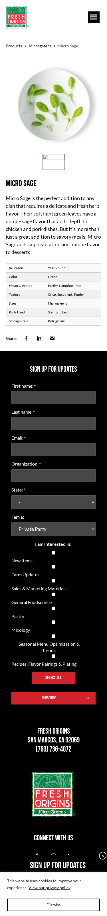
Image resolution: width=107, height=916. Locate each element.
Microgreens (40, 45)
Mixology (20, 630)
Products (14, 45)
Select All (53, 678)
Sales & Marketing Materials (38, 588)
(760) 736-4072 (53, 749)
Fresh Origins (17, 17)
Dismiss (53, 904)
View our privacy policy (49, 887)
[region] (53, 894)
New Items (22, 560)
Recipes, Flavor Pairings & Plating (43, 664)
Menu (94, 17)
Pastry (17, 616)
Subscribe (49, 698)
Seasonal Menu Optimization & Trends (49, 647)
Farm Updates (25, 574)
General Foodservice (31, 602)
